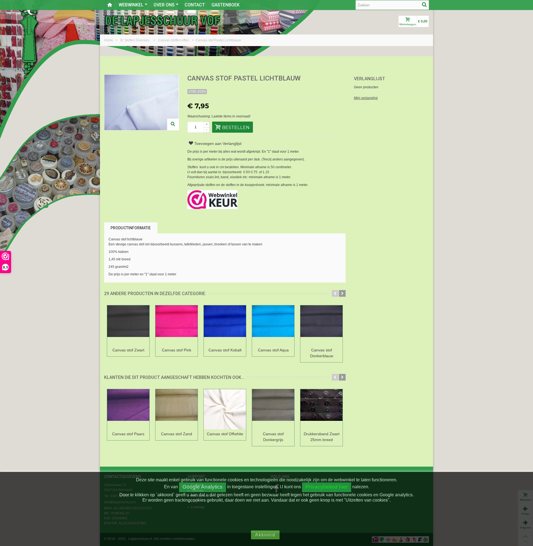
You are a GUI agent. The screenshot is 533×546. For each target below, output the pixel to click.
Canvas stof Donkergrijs (273, 437)
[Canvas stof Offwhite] (225, 409)
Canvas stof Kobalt (225, 350)
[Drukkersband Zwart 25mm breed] (321, 409)
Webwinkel (131, 4)
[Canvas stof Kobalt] (225, 325)
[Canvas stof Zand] (176, 409)
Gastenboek (226, 4)
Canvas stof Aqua (273, 350)
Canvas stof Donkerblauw (321, 353)
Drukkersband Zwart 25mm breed (322, 437)
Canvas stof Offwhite (225, 434)
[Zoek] (424, 5)
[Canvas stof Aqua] (273, 325)
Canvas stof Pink (176, 350)
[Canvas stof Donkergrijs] (273, 409)
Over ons (164, 4)
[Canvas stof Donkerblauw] (321, 325)
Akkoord (265, 534)
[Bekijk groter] (173, 124)
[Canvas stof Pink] (176, 325)
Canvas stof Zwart (128, 350)
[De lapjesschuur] (162, 20)
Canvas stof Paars (128, 434)
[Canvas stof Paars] (128, 409)
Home (109, 40)
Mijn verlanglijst (366, 98)
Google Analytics (202, 487)
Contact (195, 4)
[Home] (109, 5)
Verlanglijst (369, 78)
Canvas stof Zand (176, 434)
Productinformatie (130, 228)
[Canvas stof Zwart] (128, 325)
